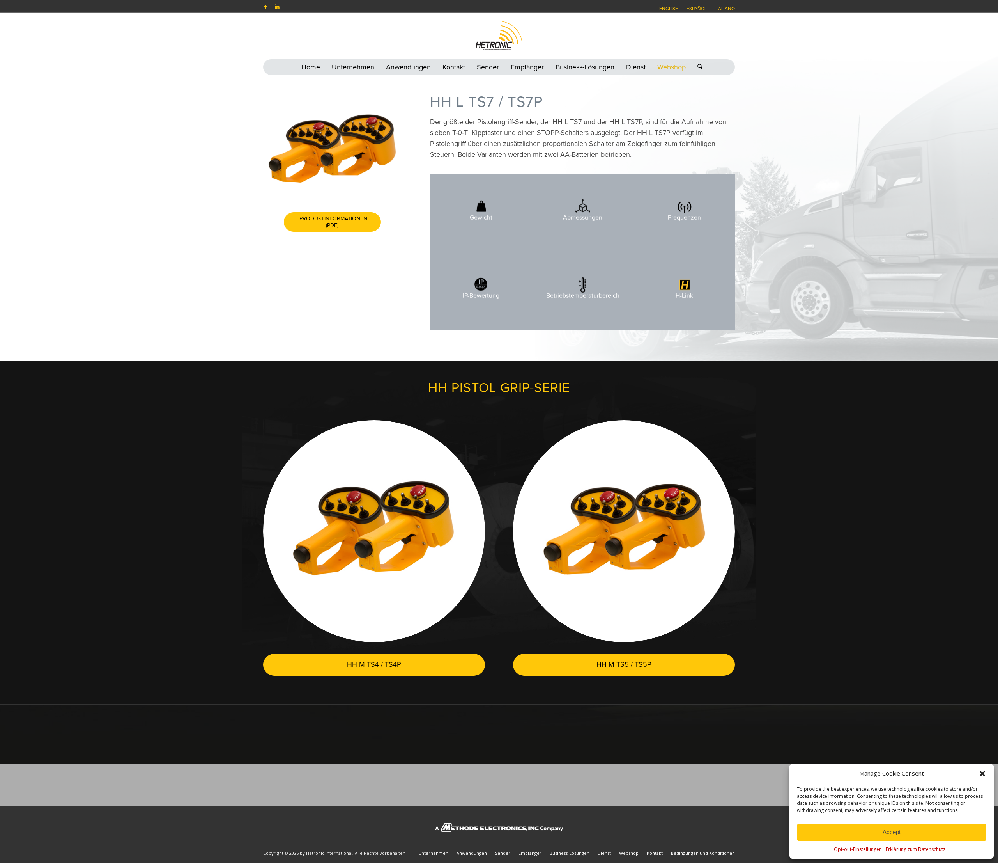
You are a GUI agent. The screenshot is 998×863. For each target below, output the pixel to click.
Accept (892, 832)
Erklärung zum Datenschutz (915, 849)
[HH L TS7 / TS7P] (332, 146)
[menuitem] (669, 8)
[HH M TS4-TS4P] (374, 531)
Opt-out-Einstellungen (858, 849)
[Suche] (697, 67)
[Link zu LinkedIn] (277, 6)
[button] (982, 774)
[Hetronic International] (499, 35)
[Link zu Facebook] (265, 6)
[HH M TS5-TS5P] (624, 531)
